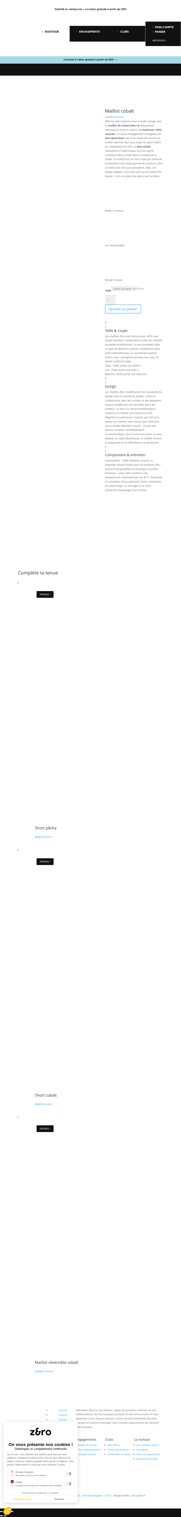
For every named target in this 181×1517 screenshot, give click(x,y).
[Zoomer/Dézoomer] (1, 1511)
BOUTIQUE (52, 31)
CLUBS (124, 31)
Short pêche (46, 827)
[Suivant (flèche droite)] (5, 1515)
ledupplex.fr (138, 1495)
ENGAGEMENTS (89, 31)
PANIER (160, 31)
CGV (108, 1495)
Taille (108, 290)
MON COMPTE (164, 27)
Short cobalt (46, 1095)
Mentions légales (93, 1495)
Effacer (140, 288)
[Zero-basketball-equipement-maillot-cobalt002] (61, 547)
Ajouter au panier (123, 309)
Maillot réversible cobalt (56, 1362)
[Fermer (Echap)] (12, 1511)
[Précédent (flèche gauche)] (1, 1515)
